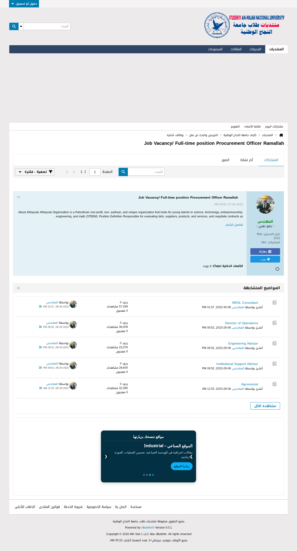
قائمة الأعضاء (252, 126)
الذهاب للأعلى (25, 507)
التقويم (235, 126)
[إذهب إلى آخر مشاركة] (40, 307)
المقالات (236, 49)
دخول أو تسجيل (26, 3)
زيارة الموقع (181, 466)
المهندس (238, 307)
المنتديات (276, 49)
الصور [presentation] (225, 160)
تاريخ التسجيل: (271, 234)
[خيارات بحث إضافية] (20, 26)
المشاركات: (273, 242)
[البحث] (14, 26)
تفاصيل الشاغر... (233, 224)
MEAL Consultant (245, 303)
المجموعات (215, 49)
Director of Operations (241, 323)
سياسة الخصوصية (99, 507)
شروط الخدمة (73, 507)
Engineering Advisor (243, 343)
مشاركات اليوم (274, 126)
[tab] (271, 160)
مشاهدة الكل (265, 406)
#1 (18, 197)
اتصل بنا (120, 507)
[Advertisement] (148, 88)
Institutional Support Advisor (237, 364)
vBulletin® (147, 527)
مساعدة (136, 507)
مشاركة (263, 251)
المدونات (255, 49)
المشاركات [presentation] (271, 160)
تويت (263, 259)
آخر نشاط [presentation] (246, 160)
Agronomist (249, 384)
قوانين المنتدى (49, 507)
